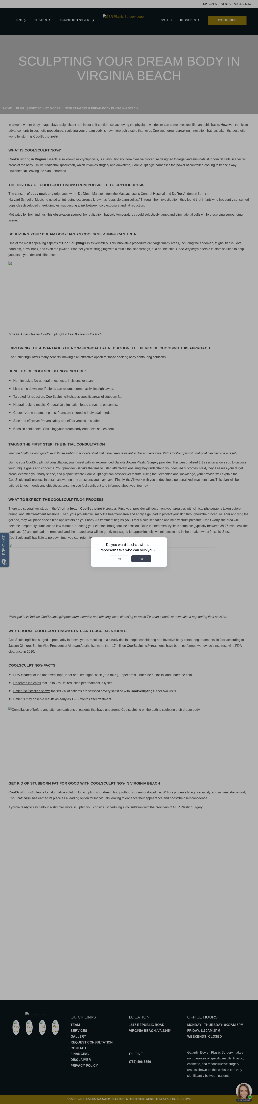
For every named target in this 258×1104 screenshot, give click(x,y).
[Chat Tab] (129, 552)
